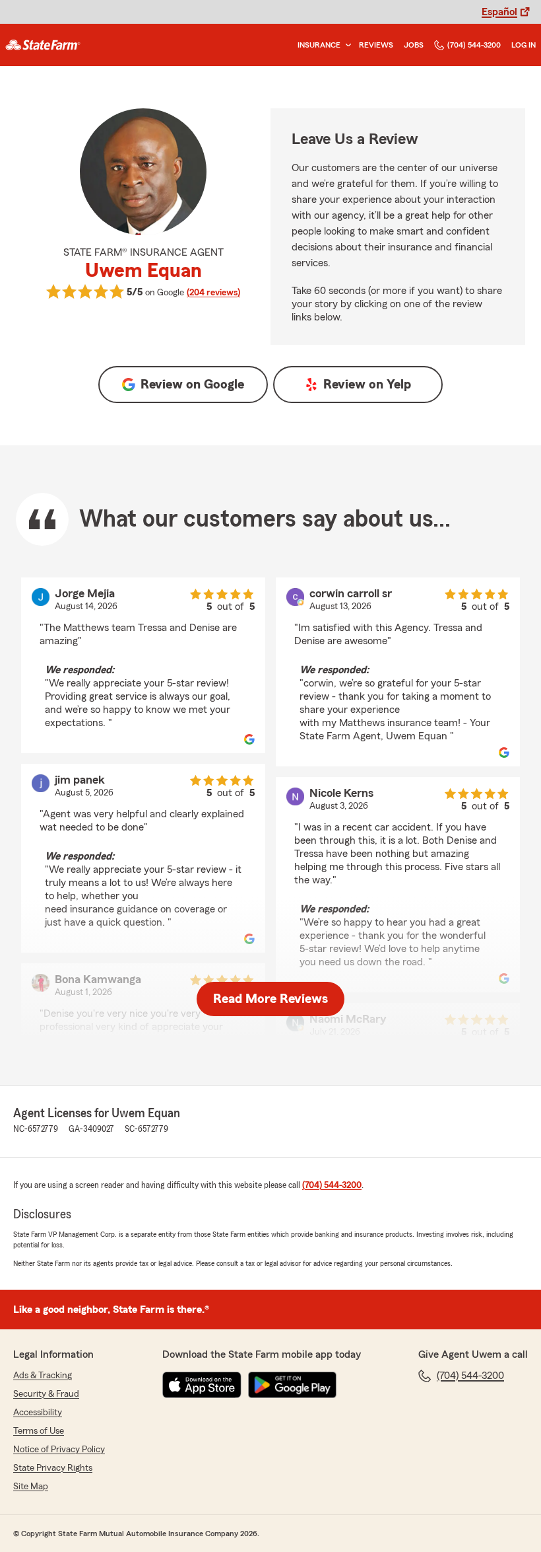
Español (499, 12)
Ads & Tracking (42, 1375)
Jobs (414, 45)
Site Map (30, 1486)
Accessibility (37, 1412)
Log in (523, 45)
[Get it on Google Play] (292, 1385)
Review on (192, 384)
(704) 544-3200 (474, 45)
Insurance (319, 45)
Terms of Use (38, 1431)
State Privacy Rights (52, 1468)
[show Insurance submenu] (345, 45)
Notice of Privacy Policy (59, 1449)
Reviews (376, 45)
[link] (43, 44)
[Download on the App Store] (201, 1385)
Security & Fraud (46, 1394)
